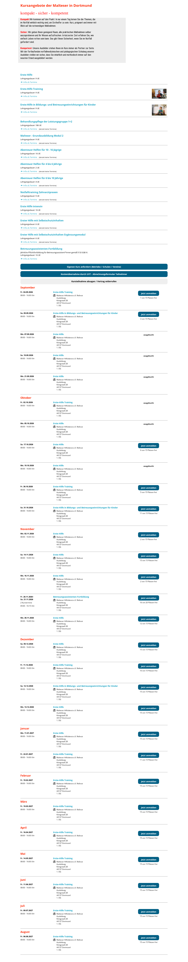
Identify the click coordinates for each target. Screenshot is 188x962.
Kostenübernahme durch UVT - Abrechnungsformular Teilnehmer (94, 274)
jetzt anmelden (148, 293)
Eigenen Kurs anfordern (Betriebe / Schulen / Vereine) (94, 266)
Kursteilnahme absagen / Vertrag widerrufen (93, 281)
